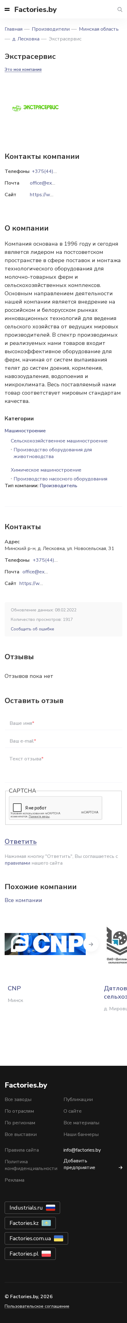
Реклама (14, 1180)
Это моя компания (23, 69)
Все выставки (21, 1134)
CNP (14, 988)
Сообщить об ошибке (32, 629)
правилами (17, 863)
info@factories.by (82, 1150)
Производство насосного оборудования (60, 479)
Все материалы (81, 1122)
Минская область (99, 29)
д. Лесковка (25, 39)
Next (91, 944)
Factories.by (35, 9)
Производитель (58, 485)
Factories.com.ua (30, 1238)
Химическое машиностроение (46, 470)
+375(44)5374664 (54, 560)
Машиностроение (25, 430)
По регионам (20, 1122)
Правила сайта (22, 1150)
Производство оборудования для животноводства (53, 453)
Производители (51, 29)
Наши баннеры (81, 1134)
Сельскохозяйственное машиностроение (59, 441)
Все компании (23, 900)
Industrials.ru (26, 1207)
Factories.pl (24, 1253)
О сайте (72, 1111)
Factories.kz (24, 1223)
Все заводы (18, 1099)
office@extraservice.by (47, 571)
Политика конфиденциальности (31, 1165)
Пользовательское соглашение (37, 1306)
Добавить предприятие (79, 1164)
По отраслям (19, 1111)
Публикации (78, 1099)
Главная (14, 29)
